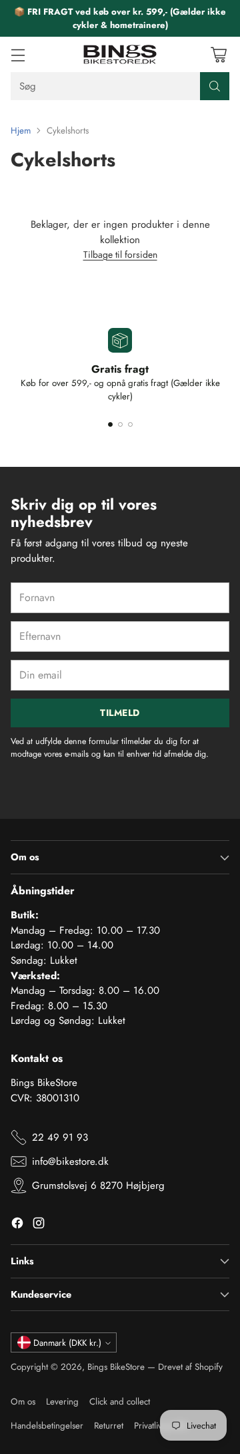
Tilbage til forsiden (120, 254)
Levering (62, 1401)
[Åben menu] (17, 54)
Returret (108, 1425)
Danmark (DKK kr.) (67, 1342)
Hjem (21, 130)
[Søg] (214, 86)
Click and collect (119, 1401)
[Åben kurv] (218, 54)
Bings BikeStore (116, 1366)
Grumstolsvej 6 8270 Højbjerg (98, 1185)
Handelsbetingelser (47, 1425)
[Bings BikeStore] (120, 54)
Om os (23, 1401)
